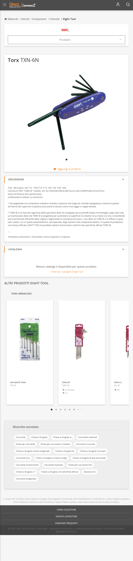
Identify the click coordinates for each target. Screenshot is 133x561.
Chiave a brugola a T (26, 471)
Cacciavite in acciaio (85, 444)
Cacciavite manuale (53, 464)
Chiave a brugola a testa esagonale (33, 451)
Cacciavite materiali (87, 437)
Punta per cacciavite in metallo (55, 444)
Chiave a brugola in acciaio (93, 451)
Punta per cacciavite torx (80, 464)
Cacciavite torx (23, 457)
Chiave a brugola (39, 437)
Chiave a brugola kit (64, 451)
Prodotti (64, 40)
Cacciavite (21, 437)
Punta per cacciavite (25, 444)
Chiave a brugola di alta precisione (89, 457)
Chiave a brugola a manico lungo (51, 457)
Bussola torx (90, 471)
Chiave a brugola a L (63, 437)
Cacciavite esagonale (26, 478)
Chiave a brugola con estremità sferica (59, 471)
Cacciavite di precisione (27, 464)
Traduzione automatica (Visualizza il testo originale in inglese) (39, 236)
